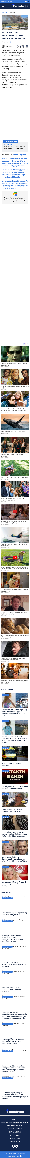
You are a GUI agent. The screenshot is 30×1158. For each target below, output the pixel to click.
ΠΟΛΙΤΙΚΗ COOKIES (15, 1129)
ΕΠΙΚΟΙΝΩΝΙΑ (15, 1135)
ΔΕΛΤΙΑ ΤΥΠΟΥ (15, 1141)
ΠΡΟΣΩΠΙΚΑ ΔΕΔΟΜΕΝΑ (15, 1126)
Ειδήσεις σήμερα (19, 155)
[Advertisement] (15, 123)
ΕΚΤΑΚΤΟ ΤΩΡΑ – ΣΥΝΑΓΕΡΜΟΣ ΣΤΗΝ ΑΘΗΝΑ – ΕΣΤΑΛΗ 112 (14, 148)
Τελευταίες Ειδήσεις (7, 1)
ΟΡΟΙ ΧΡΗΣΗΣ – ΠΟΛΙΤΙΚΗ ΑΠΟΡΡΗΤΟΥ (15, 1122)
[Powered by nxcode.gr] (19, 1156)
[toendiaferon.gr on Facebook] (26, 1)
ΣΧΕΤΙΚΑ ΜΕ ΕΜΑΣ (15, 1132)
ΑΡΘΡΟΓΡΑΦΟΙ (15, 1138)
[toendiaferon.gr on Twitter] (28, 1)
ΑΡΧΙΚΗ (15, 1119)
